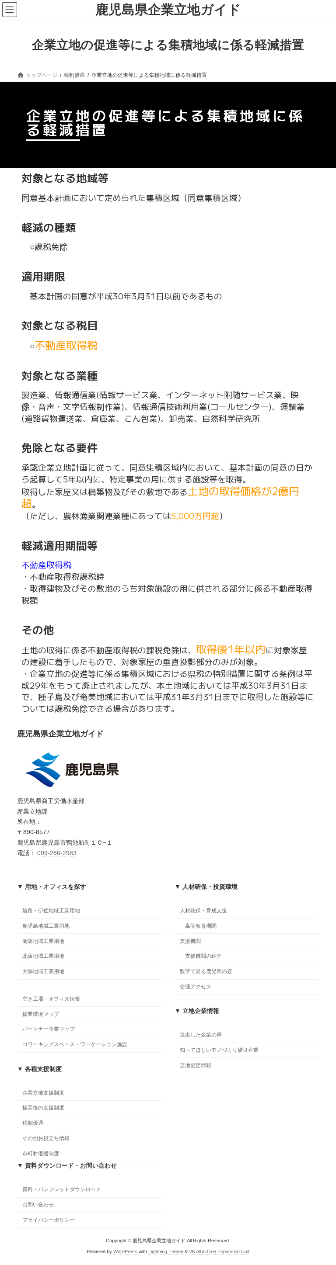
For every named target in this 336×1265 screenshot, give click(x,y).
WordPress (125, 1251)
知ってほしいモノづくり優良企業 (219, 1050)
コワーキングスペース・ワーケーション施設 (74, 1045)
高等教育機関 (201, 926)
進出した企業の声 (201, 1035)
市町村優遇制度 (40, 1154)
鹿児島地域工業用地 (46, 926)
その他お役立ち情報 (46, 1138)
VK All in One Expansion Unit (219, 1251)
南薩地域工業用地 (43, 941)
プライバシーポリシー (48, 1220)
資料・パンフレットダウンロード (61, 1190)
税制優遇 (32, 1123)
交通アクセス (195, 987)
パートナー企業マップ (48, 1029)
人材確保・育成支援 (203, 911)
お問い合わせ (38, 1205)
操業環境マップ (40, 1014)
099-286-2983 (57, 852)
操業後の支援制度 (43, 1108)
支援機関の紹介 (203, 956)
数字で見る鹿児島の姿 (206, 972)
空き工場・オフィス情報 (51, 999)
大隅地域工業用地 (43, 972)
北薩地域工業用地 (43, 956)
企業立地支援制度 (43, 1093)
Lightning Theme (165, 1251)
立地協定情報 (195, 1065)
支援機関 (190, 941)
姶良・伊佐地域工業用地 (51, 911)
